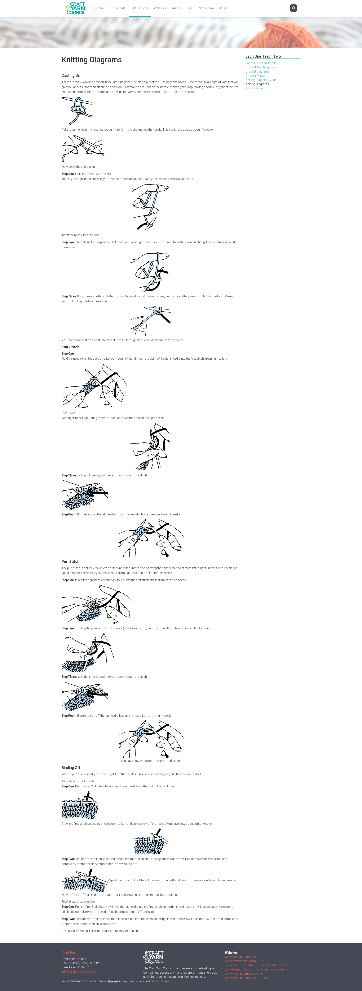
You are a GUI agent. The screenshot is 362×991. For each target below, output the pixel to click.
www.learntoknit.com (239, 969)
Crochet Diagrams (258, 71)
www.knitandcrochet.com (279, 965)
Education (98, 8)
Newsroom (206, 8)
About (176, 8)
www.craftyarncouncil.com (243, 956)
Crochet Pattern (256, 75)
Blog (189, 8)
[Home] (77, 8)
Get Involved (140, 8)
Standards (118, 8)
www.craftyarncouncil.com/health (247, 977)
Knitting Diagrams (257, 84)
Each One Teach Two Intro (263, 63)
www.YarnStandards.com (242, 965)
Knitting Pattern (255, 88)
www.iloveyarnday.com (240, 961)
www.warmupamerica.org (242, 973)
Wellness (160, 8)
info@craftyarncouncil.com (80, 971)
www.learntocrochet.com (273, 969)
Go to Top (68, 952)
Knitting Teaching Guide (261, 80)
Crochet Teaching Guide (261, 67)
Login (224, 8)
